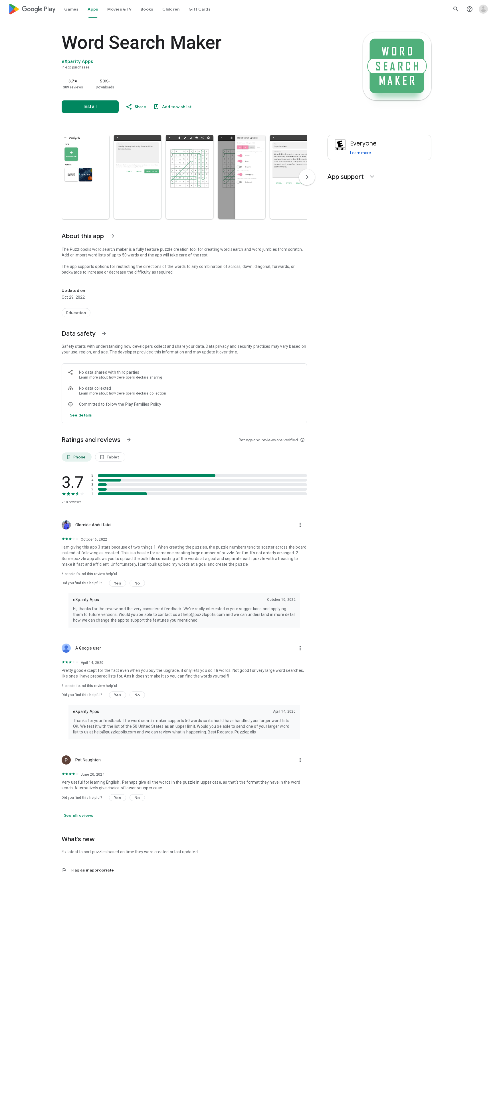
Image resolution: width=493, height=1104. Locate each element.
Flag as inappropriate (88, 870)
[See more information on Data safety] (104, 333)
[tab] (71, 9)
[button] (85, 177)
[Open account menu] (483, 9)
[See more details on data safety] (81, 415)
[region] (176, 84)
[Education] (76, 312)
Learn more (88, 377)
